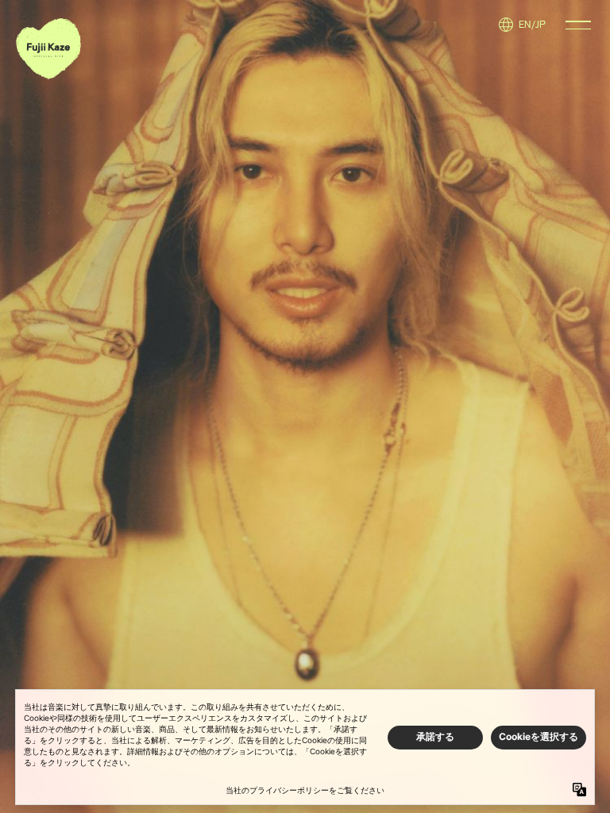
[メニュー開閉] (578, 25)
